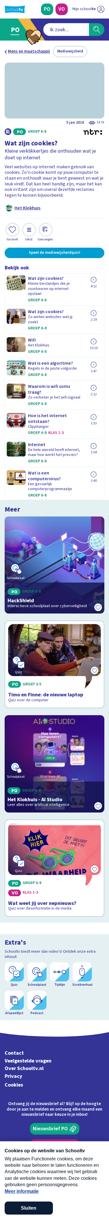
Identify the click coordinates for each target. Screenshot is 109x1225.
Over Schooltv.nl (24, 1068)
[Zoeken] (96, 29)
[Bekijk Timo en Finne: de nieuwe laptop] (54, 664)
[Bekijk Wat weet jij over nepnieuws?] (54, 868)
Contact (14, 1053)
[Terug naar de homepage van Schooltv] (15, 9)
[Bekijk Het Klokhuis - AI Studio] (54, 764)
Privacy (13, 1076)
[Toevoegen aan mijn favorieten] (98, 607)
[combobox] (66, 29)
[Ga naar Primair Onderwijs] (16, 30)
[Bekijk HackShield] (54, 565)
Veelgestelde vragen (28, 1061)
